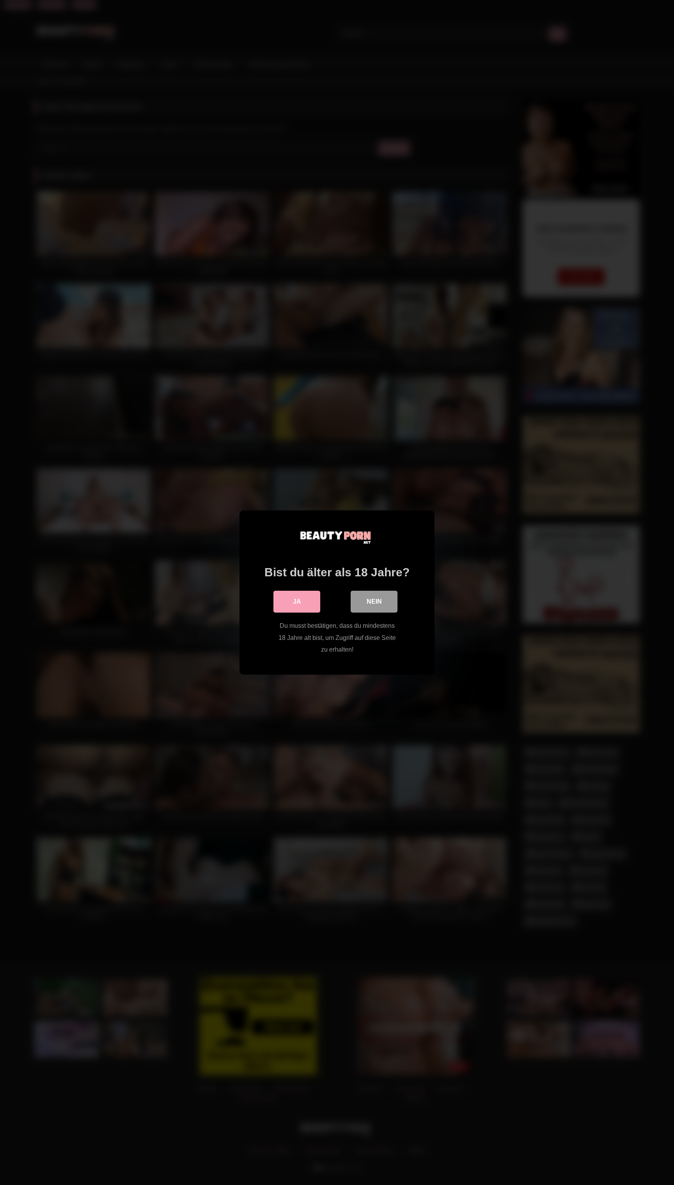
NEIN (374, 601)
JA (297, 601)
